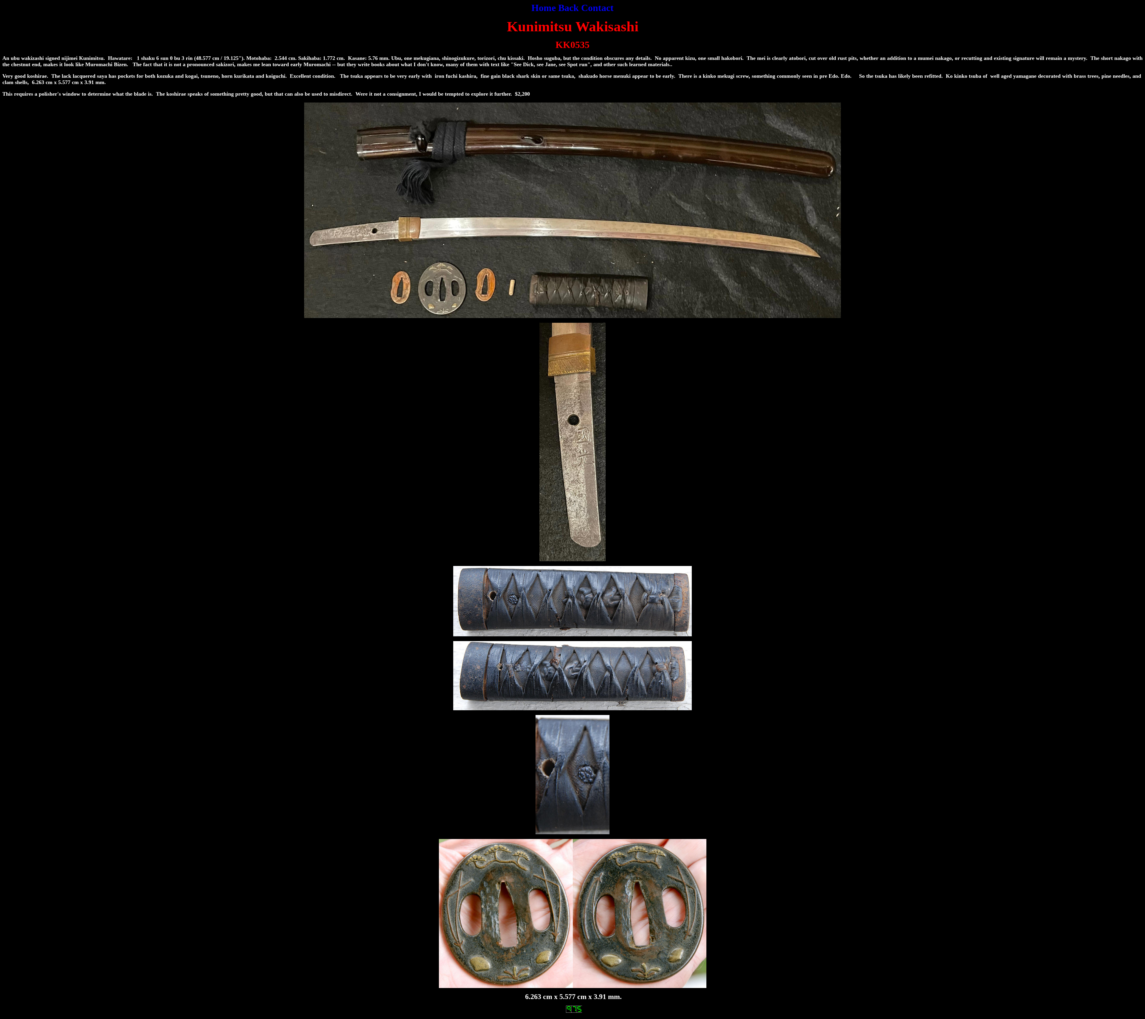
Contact (597, 7)
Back (568, 7)
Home (543, 7)
